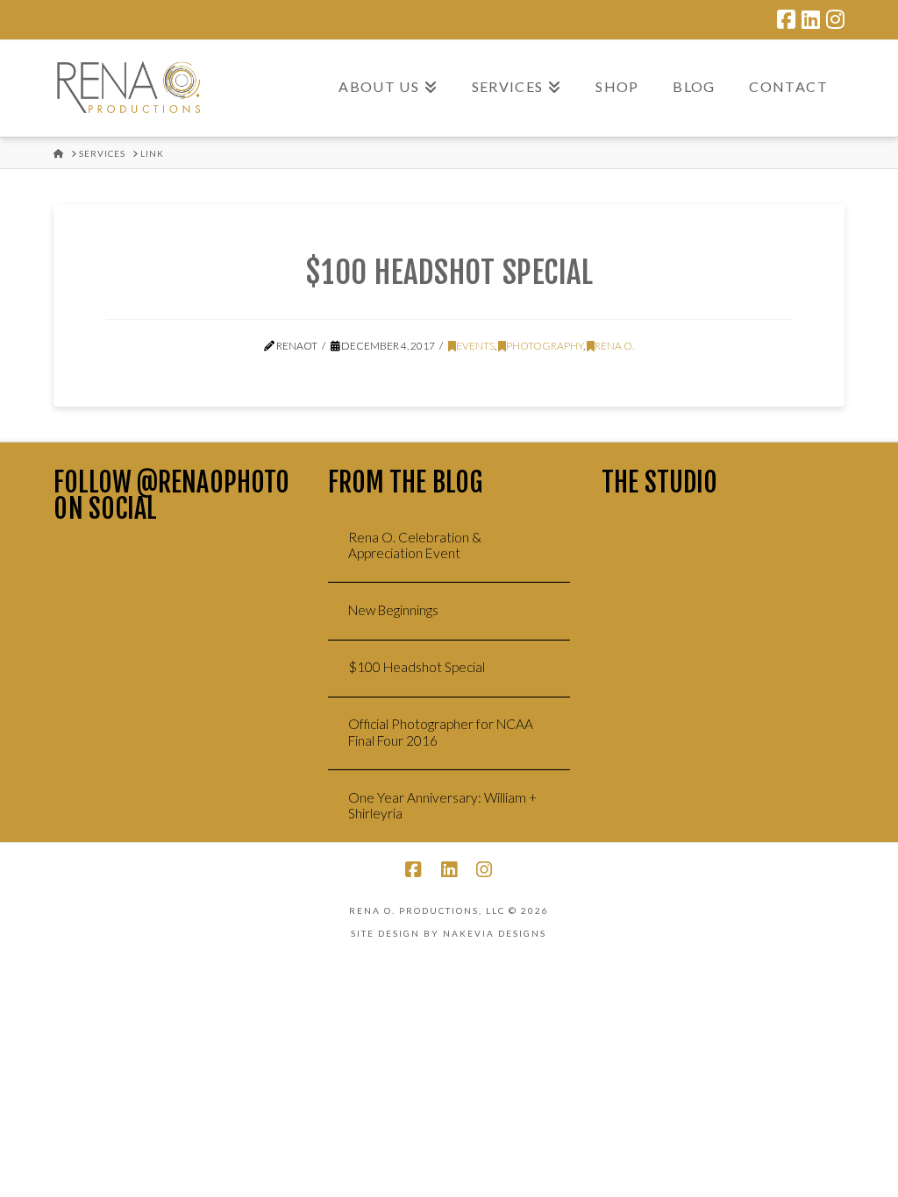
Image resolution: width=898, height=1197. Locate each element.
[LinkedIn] (811, 19)
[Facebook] (786, 19)
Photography (544, 345)
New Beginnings (393, 610)
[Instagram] (835, 19)
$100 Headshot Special (449, 272)
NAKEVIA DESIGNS (494, 933)
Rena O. (614, 345)
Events (475, 345)
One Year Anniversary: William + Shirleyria (442, 806)
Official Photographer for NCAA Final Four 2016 (440, 732)
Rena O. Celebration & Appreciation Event (414, 545)
